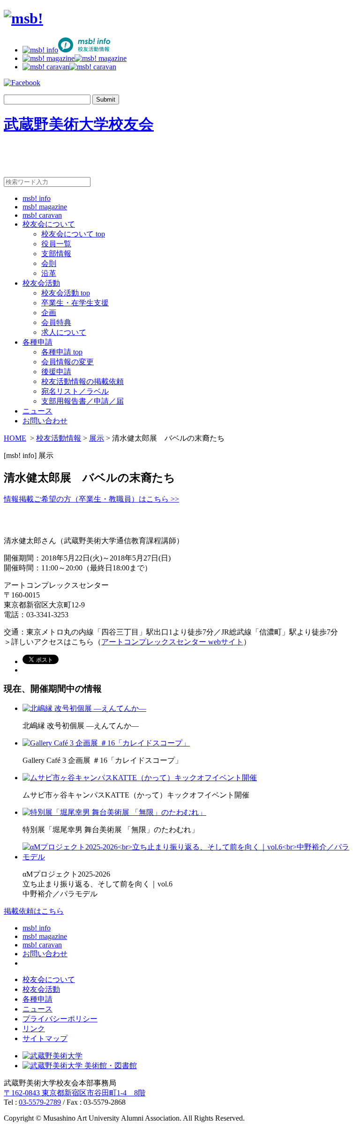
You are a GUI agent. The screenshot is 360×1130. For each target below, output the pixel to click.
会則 (48, 263)
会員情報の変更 (67, 362)
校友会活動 (41, 283)
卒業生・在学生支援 (75, 303)
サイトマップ (45, 1038)
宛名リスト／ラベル (75, 391)
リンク (33, 1029)
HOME (15, 438)
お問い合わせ (45, 421)
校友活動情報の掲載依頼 (82, 381)
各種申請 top (61, 352)
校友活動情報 (58, 438)
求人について (63, 332)
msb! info (36, 198)
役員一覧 (56, 244)
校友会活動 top (65, 293)
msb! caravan (42, 215)
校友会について (48, 224)
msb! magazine (44, 207)
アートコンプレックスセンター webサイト (172, 642)
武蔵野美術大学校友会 (79, 124)
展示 (96, 438)
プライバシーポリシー (60, 1019)
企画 (48, 313)
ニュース (37, 411)
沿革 (48, 273)
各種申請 (37, 342)
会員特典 (56, 322)
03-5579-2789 (40, 1102)
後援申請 (56, 372)
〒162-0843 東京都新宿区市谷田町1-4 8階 (74, 1093)
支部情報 (56, 254)
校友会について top (73, 234)
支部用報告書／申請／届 (82, 401)
